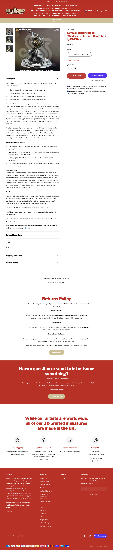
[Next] (87, 1)
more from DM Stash (15, 221)
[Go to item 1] (9, 31)
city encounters (44, 219)
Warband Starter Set (46, 491)
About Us (43, 513)
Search (62, 478)
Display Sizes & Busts (44, 506)
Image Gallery (44, 520)
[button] (56, 282)
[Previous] (26, 1)
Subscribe (94, 494)
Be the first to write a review (56, 282)
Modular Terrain (45, 481)
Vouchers (43, 510)
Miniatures (43, 478)
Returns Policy (44, 523)
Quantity (70, 65)
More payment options (97, 80)
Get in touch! (56, 396)
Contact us (57, 352)
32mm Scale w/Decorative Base (79, 54)
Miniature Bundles (45, 488)
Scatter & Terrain (45, 502)
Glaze (105, 546)
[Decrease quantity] (68, 68)
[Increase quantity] (75, 68)
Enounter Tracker (45, 526)
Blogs (41, 516)
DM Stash (70, 29)
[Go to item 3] (9, 48)
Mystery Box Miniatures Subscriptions (44, 496)
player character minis (29, 219)
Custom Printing (45, 484)
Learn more (9, 512)
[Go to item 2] (9, 39)
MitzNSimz (95, 546)
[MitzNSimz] (15, 10)
